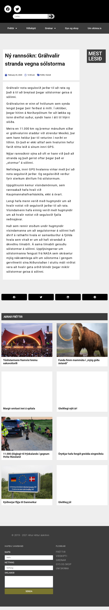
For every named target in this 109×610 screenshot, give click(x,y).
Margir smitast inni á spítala (19, 408)
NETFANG (9, 562)
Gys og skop (71, 28)
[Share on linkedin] (68, 297)
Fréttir (11, 28)
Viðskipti (31, 28)
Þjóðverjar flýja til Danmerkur (19, 502)
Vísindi (48, 75)
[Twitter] (17, 9)
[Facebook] (7, 9)
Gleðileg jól (64, 502)
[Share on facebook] (14, 297)
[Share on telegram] (95, 297)
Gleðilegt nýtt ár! (67, 408)
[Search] (51, 16)
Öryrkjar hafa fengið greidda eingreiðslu (80, 453)
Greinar (49, 28)
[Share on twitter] (41, 297)
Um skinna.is (94, 28)
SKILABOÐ (9, 573)
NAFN (7, 552)
